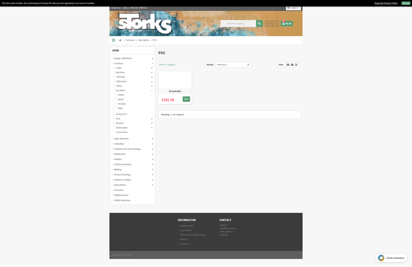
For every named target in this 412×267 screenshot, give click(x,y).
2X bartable (175, 91)
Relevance (222, 64)
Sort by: (210, 64)
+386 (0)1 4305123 (138, 8)
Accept (406, 3)
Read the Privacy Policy (386, 3)
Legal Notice (185, 230)
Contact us (116, 8)
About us (184, 239)
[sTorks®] (145, 23)
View (281, 64)
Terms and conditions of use (193, 235)
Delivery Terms (186, 226)
